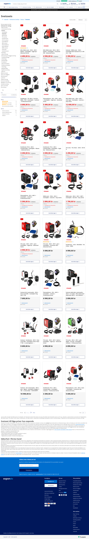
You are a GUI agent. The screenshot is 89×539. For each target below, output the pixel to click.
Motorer (3, 71)
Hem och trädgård (5, 74)
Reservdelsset (5, 46)
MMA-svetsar (5, 48)
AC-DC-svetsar (5, 40)
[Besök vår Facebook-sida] (61, 495)
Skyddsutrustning (5, 70)
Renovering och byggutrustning (8, 55)
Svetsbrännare (5, 51)
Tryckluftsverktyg (5, 57)
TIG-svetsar (4, 37)
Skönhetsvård (4, 76)
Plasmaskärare (5, 44)
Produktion (4, 62)
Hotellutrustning (5, 84)
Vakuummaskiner (5, 63)
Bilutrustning (4, 27)
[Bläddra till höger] (86, 9)
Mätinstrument (4, 73)
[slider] (1, 97)
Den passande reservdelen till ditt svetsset (63, 429)
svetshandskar (19, 453)
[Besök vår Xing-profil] (66, 495)
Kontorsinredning (5, 81)
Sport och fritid (4, 85)
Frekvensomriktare (5, 65)
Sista (34, 412)
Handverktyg (4, 60)
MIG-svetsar (4, 43)
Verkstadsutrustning (6, 29)
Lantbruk (3, 77)
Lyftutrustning (4, 54)
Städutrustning (4, 79)
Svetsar (3, 30)
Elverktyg (3, 52)
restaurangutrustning (80, 424)
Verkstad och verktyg (6, 26)
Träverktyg (3, 66)
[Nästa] (31, 412)
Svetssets (4, 33)
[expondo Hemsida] (2, 19)
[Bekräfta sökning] (57, 4)
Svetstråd (4, 49)
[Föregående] (25, 413)
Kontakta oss (51, 481)
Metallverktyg (4, 68)
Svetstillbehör (5, 41)
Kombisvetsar (5, 38)
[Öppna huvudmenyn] (4, 7)
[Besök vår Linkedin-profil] (64, 495)
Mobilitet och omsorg (6, 82)
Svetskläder (4, 32)
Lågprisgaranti (25, 61)
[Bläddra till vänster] (2, 9)
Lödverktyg (3, 59)
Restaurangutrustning (6, 24)
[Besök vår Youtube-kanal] (59, 495)
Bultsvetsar (4, 35)
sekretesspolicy (39, 474)
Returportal (50, 485)
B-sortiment (3, 87)
